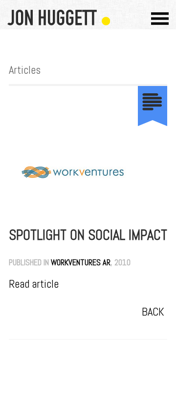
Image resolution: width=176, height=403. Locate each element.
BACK (153, 312)
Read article (34, 284)
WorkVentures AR (80, 262)
